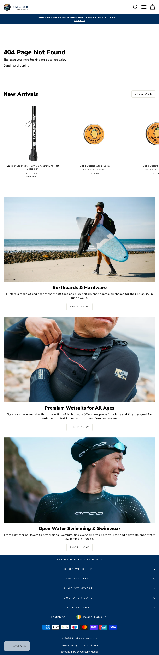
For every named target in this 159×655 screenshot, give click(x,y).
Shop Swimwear (78, 588)
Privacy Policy (69, 645)
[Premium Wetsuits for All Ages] (79, 359)
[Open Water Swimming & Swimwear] (79, 480)
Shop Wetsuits (78, 569)
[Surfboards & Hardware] (79, 239)
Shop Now (79, 306)
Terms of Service (89, 645)
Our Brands (78, 607)
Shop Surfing (78, 578)
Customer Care (78, 597)
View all (143, 93)
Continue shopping (16, 66)
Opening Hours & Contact (78, 559)
